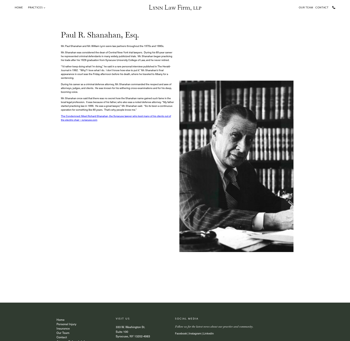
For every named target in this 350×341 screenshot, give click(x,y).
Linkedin (208, 333)
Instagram (195, 333)
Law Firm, (175, 7)
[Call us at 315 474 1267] (333, 7)
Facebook (181, 333)
